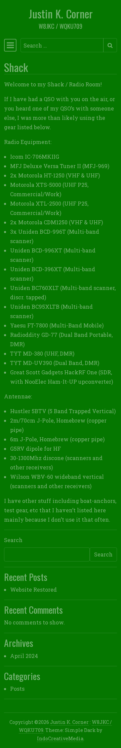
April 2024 (24, 655)
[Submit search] (110, 45)
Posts (17, 688)
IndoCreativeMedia (60, 738)
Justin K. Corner (61, 13)
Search (13, 539)
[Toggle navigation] (10, 45)
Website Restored (33, 589)
